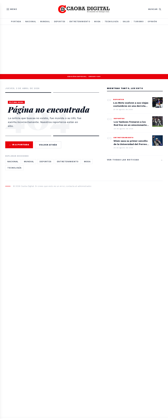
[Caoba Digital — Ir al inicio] (84, 9)
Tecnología (112, 21)
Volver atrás (48, 145)
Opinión (152, 21)
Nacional (30, 21)
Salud (126, 21)
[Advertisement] (84, 49)
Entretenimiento (79, 21)
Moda (97, 21)
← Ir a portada (19, 144)
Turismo (139, 21)
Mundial (45, 21)
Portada (16, 21)
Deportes (59, 21)
